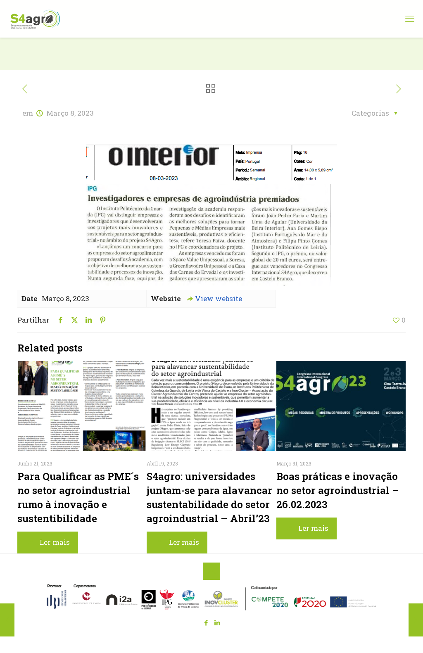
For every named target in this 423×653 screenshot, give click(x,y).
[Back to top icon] (211, 571)
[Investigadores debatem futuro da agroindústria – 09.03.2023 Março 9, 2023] (416, 619)
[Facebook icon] (206, 622)
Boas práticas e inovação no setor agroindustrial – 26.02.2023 (337, 490)
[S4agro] (35, 18)
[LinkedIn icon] (217, 622)
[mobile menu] (410, 19)
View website (218, 298)
